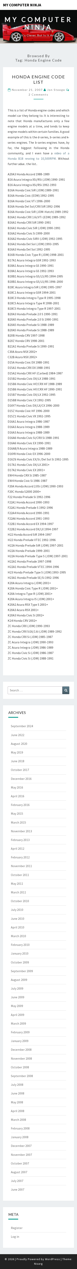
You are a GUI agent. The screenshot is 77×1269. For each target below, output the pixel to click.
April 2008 (17, 1111)
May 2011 (17, 884)
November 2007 (21, 1155)
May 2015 (17, 813)
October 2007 (20, 1163)
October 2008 (20, 1067)
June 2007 (17, 1189)
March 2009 (18, 1023)
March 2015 (18, 822)
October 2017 (20, 770)
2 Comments (38, 94)
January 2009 (19, 1041)
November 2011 (21, 866)
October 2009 (20, 962)
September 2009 (22, 971)
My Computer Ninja (22, 4)
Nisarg (38, 1263)
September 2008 (22, 1076)
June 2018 (17, 761)
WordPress (52, 1259)
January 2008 (19, 1137)
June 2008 (17, 1093)
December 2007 (21, 1146)
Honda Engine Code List (38, 79)
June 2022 (17, 735)
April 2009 (17, 1015)
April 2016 (17, 796)
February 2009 (20, 1032)
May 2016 (17, 787)
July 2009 (17, 988)
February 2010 (20, 945)
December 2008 (21, 1050)
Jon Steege (56, 89)
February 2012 (20, 857)
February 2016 (20, 805)
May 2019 (17, 752)
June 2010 (17, 919)
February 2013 (20, 840)
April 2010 (17, 927)
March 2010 (18, 936)
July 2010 (17, 910)
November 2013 (21, 831)
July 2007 (17, 1181)
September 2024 (22, 726)
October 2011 (20, 875)
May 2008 (17, 1102)
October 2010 (20, 901)
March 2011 (18, 892)
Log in (15, 1237)
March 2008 (18, 1120)
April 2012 (17, 848)
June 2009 (17, 997)
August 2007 (19, 1172)
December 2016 (21, 779)
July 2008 (17, 1085)
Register (17, 1228)
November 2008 (21, 1058)
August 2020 (19, 744)
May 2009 (17, 1006)
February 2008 (20, 1128)
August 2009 (19, 980)
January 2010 (19, 953)
